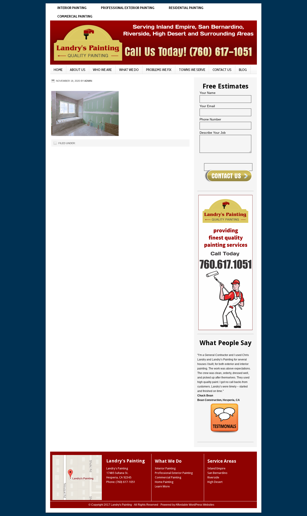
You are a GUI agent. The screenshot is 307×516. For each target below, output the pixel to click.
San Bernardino (217, 473)
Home (58, 70)
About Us (77, 70)
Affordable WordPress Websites (195, 504)
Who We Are (102, 70)
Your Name (208, 93)
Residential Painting (186, 8)
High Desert (214, 482)
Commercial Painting (74, 16)
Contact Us (222, 70)
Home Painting (164, 482)
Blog (243, 70)
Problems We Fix (158, 70)
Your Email (207, 106)
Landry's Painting (121, 504)
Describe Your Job (213, 132)
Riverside (213, 477)
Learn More (162, 486)
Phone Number (210, 119)
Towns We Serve (192, 70)
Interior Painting (72, 8)
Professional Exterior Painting (127, 8)
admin (88, 80)
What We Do (129, 70)
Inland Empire (216, 468)
